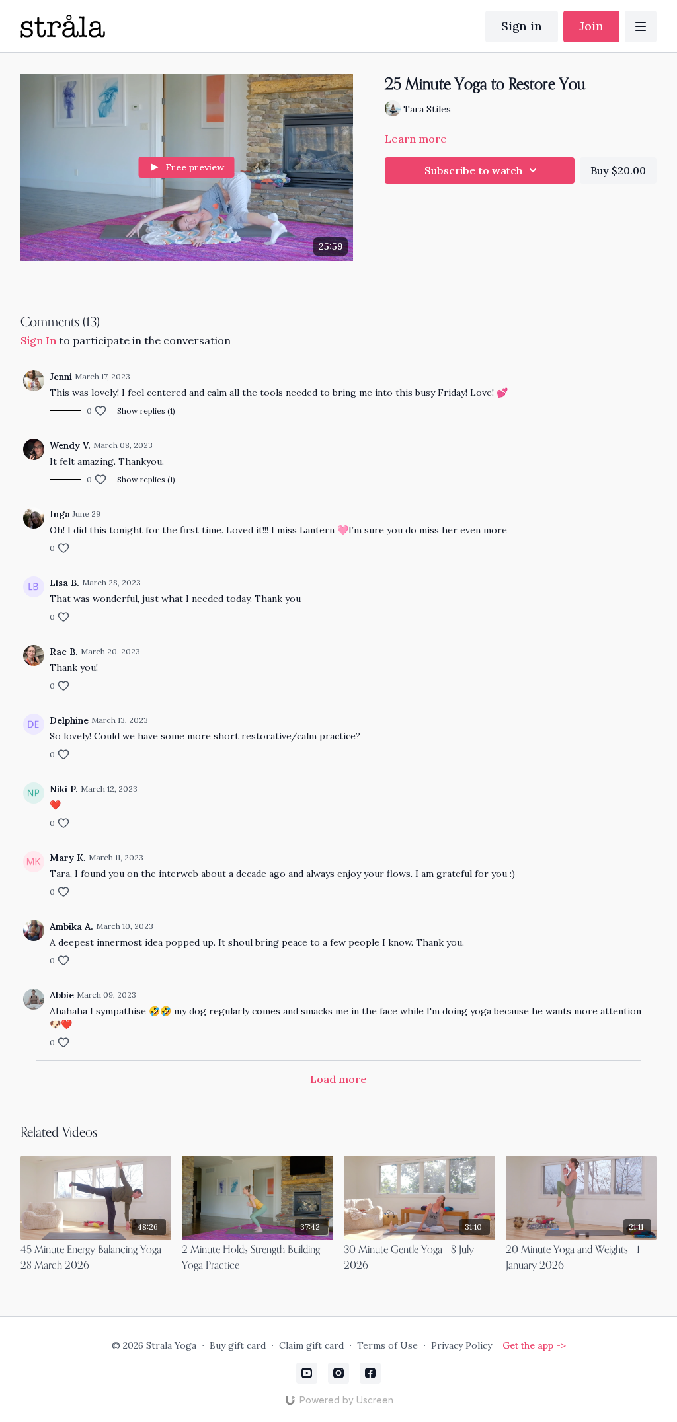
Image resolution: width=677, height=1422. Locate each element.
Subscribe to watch (473, 170)
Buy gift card (238, 1345)
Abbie (62, 995)
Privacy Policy (461, 1345)
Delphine (69, 720)
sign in (38, 340)
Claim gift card (311, 1345)
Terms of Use (387, 1345)
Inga (60, 514)
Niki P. (64, 789)
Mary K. (68, 858)
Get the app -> (534, 1345)
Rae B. (64, 651)
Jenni (61, 377)
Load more (338, 1079)
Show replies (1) (146, 411)
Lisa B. (64, 583)
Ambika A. (71, 926)
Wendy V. (70, 445)
